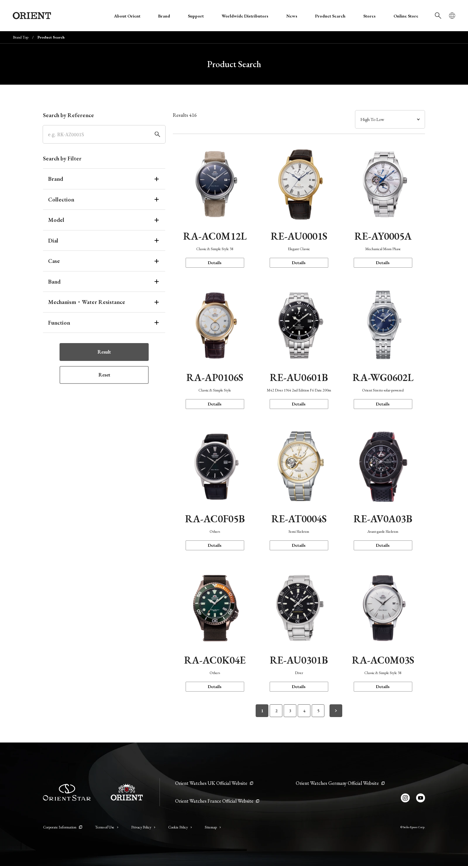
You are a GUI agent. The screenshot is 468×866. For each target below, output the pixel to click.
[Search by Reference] (104, 134)
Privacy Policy (141, 827)
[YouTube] (420, 797)
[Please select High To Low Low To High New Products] (390, 119)
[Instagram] (405, 797)
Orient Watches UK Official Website (211, 783)
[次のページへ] (336, 710)
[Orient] (32, 15)
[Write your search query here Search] (438, 15)
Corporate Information (59, 827)
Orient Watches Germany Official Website (337, 783)
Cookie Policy (178, 827)
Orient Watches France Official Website (214, 801)
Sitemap (211, 827)
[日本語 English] (452, 15)
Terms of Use (104, 827)
